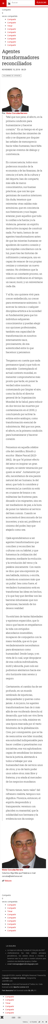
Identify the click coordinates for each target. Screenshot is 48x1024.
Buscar (42, 2)
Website (8, 881)
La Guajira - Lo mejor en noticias (14, 978)
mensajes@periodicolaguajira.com (25, 964)
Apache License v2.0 (21, 987)
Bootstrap (5, 984)
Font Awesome (7, 990)
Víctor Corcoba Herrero (16, 113)
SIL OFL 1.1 (32, 990)
